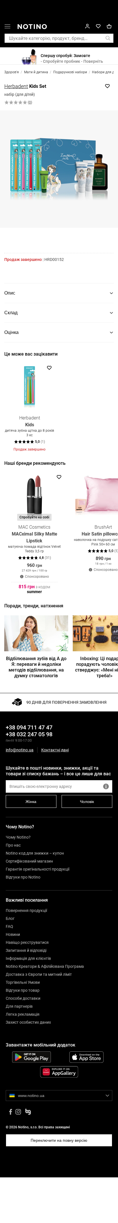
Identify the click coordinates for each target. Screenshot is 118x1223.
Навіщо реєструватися (27, 942)
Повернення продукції (26, 910)
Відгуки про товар (23, 990)
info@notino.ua (20, 750)
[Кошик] (109, 26)
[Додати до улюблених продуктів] (107, 86)
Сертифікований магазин (29, 861)
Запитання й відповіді (26, 950)
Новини (13, 934)
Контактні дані (55, 750)
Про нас (13, 845)
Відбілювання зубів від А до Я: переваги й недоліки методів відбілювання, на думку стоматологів (36, 667)
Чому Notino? (18, 837)
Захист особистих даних (28, 1022)
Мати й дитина (36, 72)
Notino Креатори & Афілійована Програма (45, 966)
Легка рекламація (23, 1014)
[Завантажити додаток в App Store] (86, 1057)
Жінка (30, 801)
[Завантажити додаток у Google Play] (31, 1057)
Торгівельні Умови (23, 982)
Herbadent (16, 86)
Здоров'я (11, 72)
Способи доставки (23, 998)
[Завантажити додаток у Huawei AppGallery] (59, 1072)
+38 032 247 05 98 (29, 734)
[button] (7, 27)
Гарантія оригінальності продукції (37, 869)
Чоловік (87, 801)
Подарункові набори (70, 72)
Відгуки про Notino (23, 877)
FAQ (9, 926)
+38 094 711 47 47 (29, 727)
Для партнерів (19, 1006)
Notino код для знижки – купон (35, 853)
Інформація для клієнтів (28, 958)
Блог (10, 918)
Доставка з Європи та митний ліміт (39, 974)
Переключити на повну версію (59, 1140)
